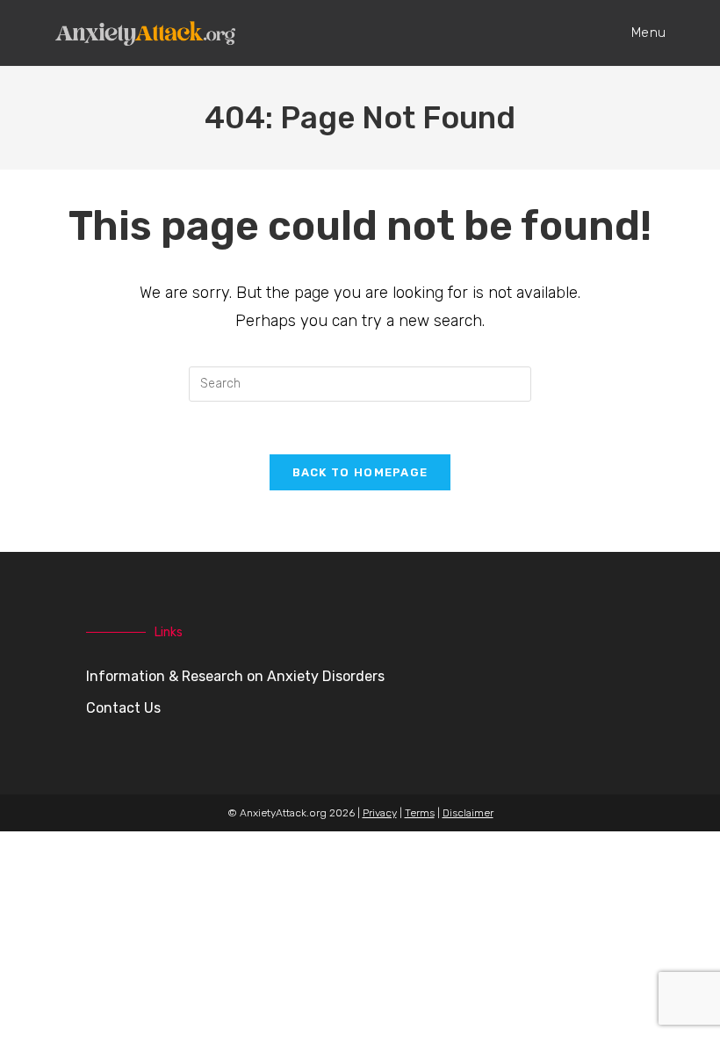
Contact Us (123, 708)
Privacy (380, 813)
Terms (420, 813)
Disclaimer (468, 813)
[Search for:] (360, 382)
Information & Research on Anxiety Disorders (235, 676)
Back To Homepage (360, 472)
